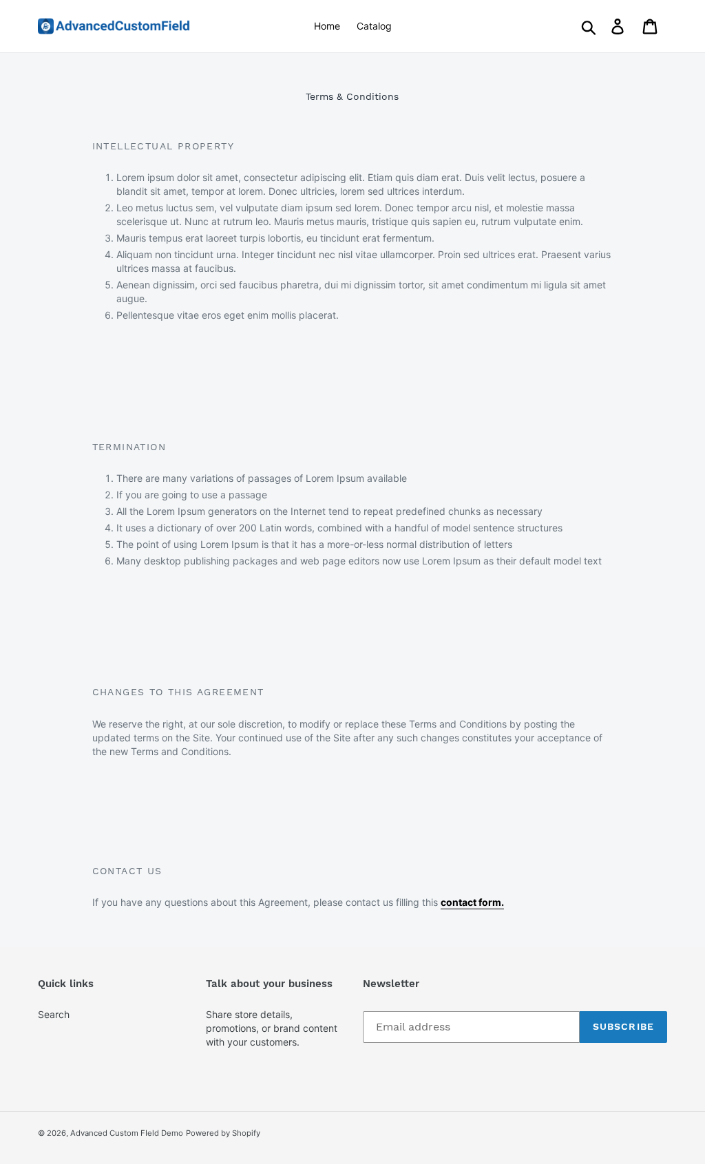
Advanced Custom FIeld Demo (126, 1133)
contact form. (472, 902)
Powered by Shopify (223, 1133)
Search (54, 1014)
